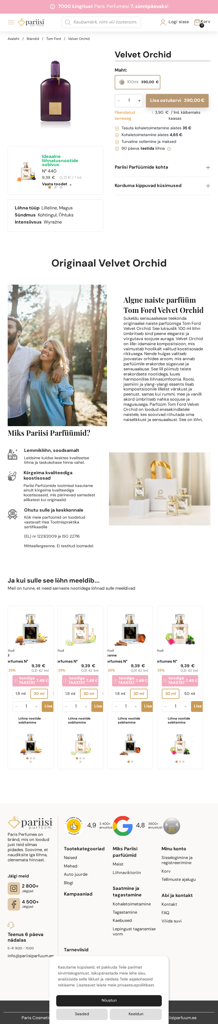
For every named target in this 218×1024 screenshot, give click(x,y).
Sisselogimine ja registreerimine (177, 860)
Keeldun (136, 1014)
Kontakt (169, 905)
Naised (70, 858)
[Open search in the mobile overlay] (101, 22)
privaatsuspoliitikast (136, 985)
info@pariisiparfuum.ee (173, 1018)
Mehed (70, 866)
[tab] (49, 187)
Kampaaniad (78, 894)
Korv (166, 872)
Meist (118, 864)
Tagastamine (125, 913)
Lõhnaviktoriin (127, 873)
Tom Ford (53, 39)
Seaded (82, 1014)
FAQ (165, 913)
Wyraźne (53, 222)
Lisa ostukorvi (177, 100)
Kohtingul (47, 215)
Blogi (68, 883)
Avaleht (14, 39)
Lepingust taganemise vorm (134, 932)
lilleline (49, 208)
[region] (55, 94)
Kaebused (122, 921)
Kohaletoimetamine (132, 904)
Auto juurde (75, 875)
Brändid (33, 39)
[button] (162, 167)
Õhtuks (66, 215)
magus (66, 208)
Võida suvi (172, 921)
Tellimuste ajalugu (179, 880)
